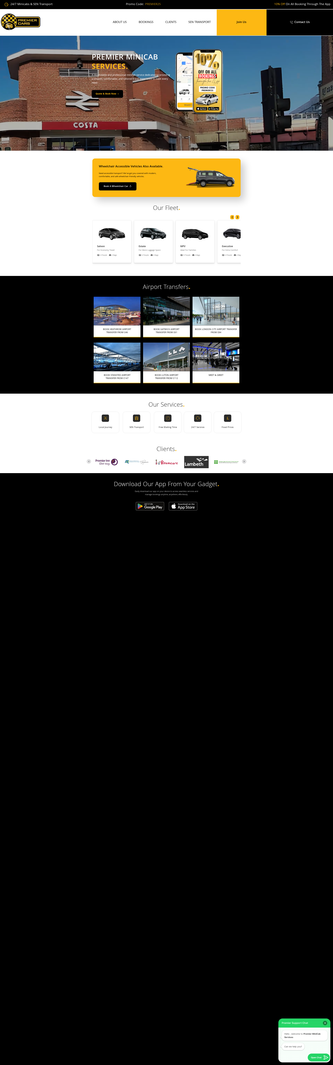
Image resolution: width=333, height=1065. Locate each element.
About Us (120, 22)
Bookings (146, 22)
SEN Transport (199, 22)
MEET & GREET (216, 375)
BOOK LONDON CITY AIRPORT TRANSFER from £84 (216, 331)
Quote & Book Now (106, 94)
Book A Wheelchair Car (116, 186)
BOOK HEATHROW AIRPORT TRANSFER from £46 (117, 331)
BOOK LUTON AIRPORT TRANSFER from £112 (166, 376)
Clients (170, 22)
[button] (325, 1023)
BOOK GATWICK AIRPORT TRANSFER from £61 (166, 331)
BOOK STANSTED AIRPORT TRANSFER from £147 (117, 376)
